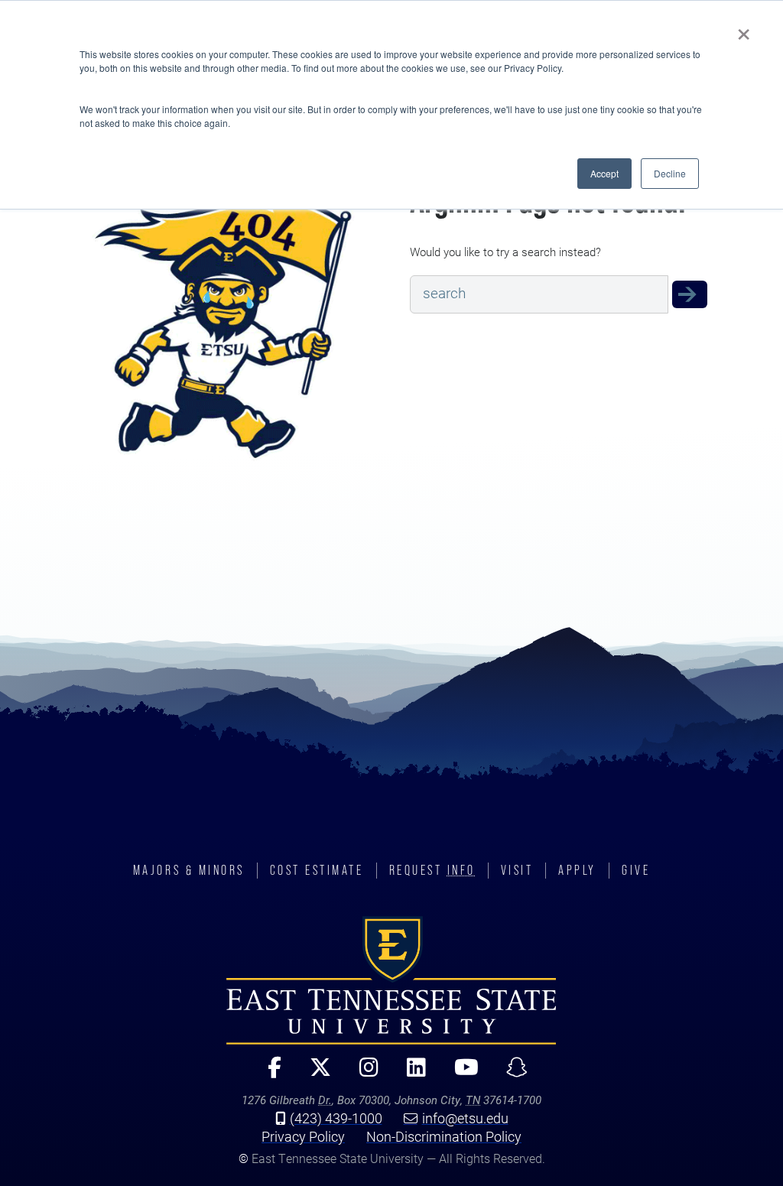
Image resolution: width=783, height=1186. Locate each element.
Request (432, 870)
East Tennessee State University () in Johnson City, (391, 980)
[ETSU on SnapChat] (511, 1074)
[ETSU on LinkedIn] (410, 1074)
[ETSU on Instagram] (362, 1074)
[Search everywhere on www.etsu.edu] (689, 294)
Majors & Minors (189, 870)
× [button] (743, 29)
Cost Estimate (317, 870)
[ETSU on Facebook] (269, 1074)
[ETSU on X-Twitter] (314, 1074)
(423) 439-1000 (336, 1118)
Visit (517, 870)
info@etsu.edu (465, 1118)
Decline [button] (670, 173)
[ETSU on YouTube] (460, 1074)
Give (636, 870)
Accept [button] (604, 173)
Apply (577, 870)
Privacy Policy (303, 1136)
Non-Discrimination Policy (443, 1136)
